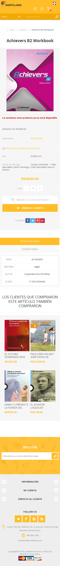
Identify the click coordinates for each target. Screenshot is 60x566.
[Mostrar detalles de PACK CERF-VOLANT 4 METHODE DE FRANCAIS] (42, 335)
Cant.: (20, 188)
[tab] (29, 242)
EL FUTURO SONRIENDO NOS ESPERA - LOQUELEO (16, 357)
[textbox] (38, 16)
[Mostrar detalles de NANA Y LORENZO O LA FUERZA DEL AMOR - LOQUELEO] (17, 386)
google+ (42, 220)
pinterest (37, 220)
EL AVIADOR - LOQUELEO (38, 406)
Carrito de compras (48, 8)
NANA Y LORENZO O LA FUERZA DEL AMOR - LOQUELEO (16, 407)
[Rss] (41, 518)
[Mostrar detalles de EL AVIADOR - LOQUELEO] (42, 386)
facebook (27, 220)
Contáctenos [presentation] (30, 249)
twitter (32, 220)
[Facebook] (26, 518)
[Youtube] (33, 518)
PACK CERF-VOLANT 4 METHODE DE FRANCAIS (42, 357)
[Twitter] (18, 518)
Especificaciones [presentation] (30, 241)
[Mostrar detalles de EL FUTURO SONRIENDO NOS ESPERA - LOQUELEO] (17, 335)
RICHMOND (37, 138)
